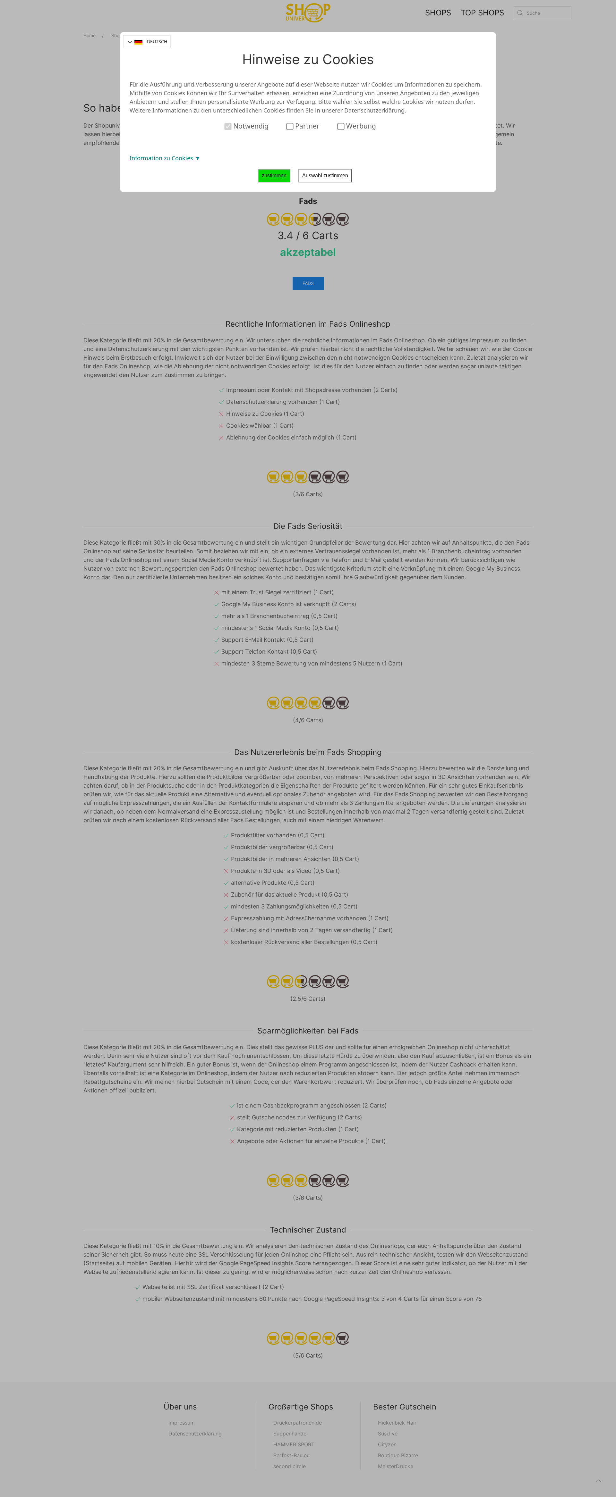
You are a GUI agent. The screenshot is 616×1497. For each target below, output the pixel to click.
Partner (307, 125)
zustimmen (274, 175)
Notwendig (250, 125)
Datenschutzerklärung (374, 110)
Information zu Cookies (162, 158)
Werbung (360, 125)
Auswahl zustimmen (325, 175)
